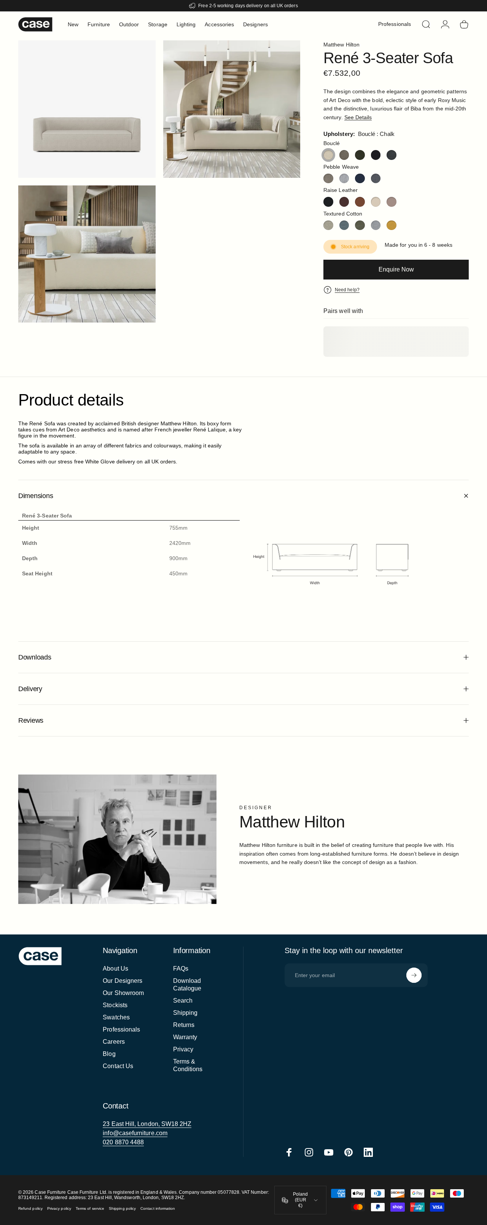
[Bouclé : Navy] (376, 155)
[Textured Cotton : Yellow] (391, 225)
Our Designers (122, 980)
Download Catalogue (187, 984)
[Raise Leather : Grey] (391, 202)
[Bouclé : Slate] (391, 155)
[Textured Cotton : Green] (360, 225)
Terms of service (90, 1208)
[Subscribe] (414, 975)
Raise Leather (340, 190)
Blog (109, 1054)
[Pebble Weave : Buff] (328, 179)
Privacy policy (59, 1208)
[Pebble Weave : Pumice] (376, 179)
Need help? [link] (347, 289)
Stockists (115, 1005)
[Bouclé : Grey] (344, 155)
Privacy (183, 1049)
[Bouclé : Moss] (360, 155)
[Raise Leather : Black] (328, 202)
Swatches (116, 1017)
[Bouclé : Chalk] (328, 155)
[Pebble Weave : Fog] (344, 179)
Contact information (157, 1208)
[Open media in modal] (232, 109)
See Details (358, 117)
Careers (114, 1041)
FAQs (180, 968)
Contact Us (118, 1066)
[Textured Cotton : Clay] (328, 225)
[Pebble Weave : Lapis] (360, 179)
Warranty (185, 1037)
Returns (184, 1025)
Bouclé (331, 143)
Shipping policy (122, 1208)
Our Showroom (123, 993)
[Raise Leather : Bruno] (344, 202)
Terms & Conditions (188, 1065)
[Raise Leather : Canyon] (360, 202)
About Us (115, 968)
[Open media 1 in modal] (87, 109)
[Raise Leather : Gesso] (376, 202)
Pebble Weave (341, 167)
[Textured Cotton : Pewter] (376, 225)
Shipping (185, 1012)
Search (183, 1000)
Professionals (121, 1029)
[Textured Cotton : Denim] (344, 225)
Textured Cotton (342, 214)
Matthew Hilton (341, 45)
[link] (147, 1124)
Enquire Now (396, 269)
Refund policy (30, 1208)
